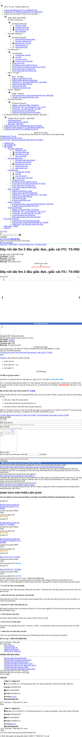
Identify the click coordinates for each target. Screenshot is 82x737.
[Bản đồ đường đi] (11, 699)
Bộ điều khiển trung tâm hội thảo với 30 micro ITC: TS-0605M (9, 506)
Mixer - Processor (32, 105)
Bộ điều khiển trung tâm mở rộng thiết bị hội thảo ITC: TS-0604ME (10, 540)
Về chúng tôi (10, 646)
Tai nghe (23, 86)
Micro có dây (27, 78)
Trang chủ (3, 244)
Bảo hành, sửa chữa (35, 224)
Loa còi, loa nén (21, 59)
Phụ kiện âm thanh (33, 112)
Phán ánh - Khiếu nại (13, 651)
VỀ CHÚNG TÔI (10, 145)
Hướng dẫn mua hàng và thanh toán (18, 660)
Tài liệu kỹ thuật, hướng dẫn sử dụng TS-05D (53, 415)
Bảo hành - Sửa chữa (15, 124)
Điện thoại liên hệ (6, 423)
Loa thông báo (13, 49)
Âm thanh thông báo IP (23, 41)
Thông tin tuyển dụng (36, 127)
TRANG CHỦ (32, 10)
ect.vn (14, 696)
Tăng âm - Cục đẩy (34, 109)
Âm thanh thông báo (15, 34)
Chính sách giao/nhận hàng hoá (17, 662)
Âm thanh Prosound (15, 99)
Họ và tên (3, 419)
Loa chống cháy (30, 70)
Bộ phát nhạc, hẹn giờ (23, 43)
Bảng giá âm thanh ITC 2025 (16, 415)
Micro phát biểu (20, 31)
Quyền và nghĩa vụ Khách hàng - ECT (19, 663)
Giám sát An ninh (21, 47)
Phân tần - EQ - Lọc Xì (38, 107)
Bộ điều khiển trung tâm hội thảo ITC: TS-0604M (9, 523)
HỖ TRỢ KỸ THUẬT (11, 219)
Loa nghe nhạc (29, 69)
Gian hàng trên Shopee (34, 126)
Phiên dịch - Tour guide (38, 82)
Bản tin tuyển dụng (12, 649)
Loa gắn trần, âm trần (22, 55)
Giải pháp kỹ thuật (14, 120)
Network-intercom (21, 45)
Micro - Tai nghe (13, 73)
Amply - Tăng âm (14, 90)
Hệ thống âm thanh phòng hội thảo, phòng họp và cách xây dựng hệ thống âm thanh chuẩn (32, 467)
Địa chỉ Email (5, 426)
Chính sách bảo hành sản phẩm (17, 667)
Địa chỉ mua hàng (6, 242)
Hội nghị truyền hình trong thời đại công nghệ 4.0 (17, 476)
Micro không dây (31, 80)
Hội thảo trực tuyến (22, 29)
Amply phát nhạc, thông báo (44, 95)
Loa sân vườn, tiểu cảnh (24, 61)
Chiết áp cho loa (31, 65)
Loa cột (21, 63)
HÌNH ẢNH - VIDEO (11, 226)
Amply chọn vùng (32, 97)
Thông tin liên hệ (32, 129)
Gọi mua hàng (10, 239)
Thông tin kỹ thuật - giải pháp (36, 114)
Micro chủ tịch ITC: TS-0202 (10, 557)
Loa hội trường (29, 111)
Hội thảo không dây (22, 27)
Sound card (26, 88)
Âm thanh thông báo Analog (25, 39)
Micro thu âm (27, 84)
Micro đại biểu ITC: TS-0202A (10, 569)
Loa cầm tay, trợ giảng (37, 67)
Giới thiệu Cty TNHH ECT (33, 12)
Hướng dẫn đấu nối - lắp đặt (18, 122)
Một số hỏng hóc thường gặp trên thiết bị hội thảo (17, 485)
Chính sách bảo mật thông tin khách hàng (20, 669)
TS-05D (11, 340)
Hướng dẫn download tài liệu (16, 658)
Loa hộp (18, 57)
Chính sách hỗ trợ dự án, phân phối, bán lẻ (21, 665)
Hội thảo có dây (20, 25)
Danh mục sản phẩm (30, 14)
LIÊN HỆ (7, 228)
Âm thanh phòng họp (15, 20)
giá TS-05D (32, 415)
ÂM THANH (8, 147)
